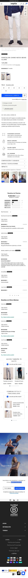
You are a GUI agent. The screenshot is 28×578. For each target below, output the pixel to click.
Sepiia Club (24, 99)
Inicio (2, 48)
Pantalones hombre (15, 48)
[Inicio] (13, 3)
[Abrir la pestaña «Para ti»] (19, 573)
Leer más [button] (3, 266)
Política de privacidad (14, 493)
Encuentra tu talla (10, 84)
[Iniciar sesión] (23, 3)
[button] (21, 3)
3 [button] (14, 295)
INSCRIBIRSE (19, 488)
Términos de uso (14, 550)
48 (6, 91)
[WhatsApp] (18, 500)
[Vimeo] (14, 500)
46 (24, 88)
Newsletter (18, 64)
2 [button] (12, 295)
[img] (4, 224)
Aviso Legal (14, 548)
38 (3, 88)
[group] (14, 1)
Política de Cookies (14, 542)
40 (8, 88)
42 (14, 88)
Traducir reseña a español (8, 317)
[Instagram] (10, 500)
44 (19, 88)
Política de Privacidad (14, 545)
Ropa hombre (7, 48)
